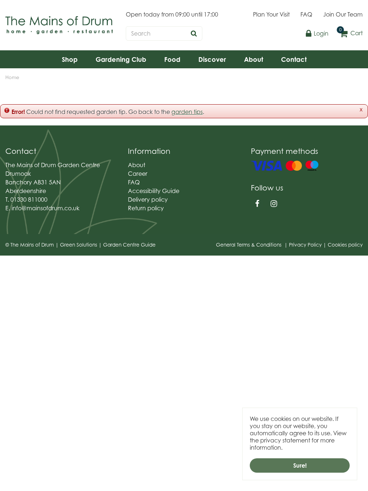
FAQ (134, 182)
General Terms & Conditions (248, 245)
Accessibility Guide (153, 190)
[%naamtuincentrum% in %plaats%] (59, 25)
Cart (356, 33)
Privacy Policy (305, 245)
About (136, 165)
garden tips (187, 111)
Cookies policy (345, 245)
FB (257, 203)
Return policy (146, 208)
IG (273, 203)
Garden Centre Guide (129, 245)
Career (137, 173)
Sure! (300, 465)
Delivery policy (148, 199)
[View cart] (343, 33)
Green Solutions (78, 245)
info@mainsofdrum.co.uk (45, 208)
